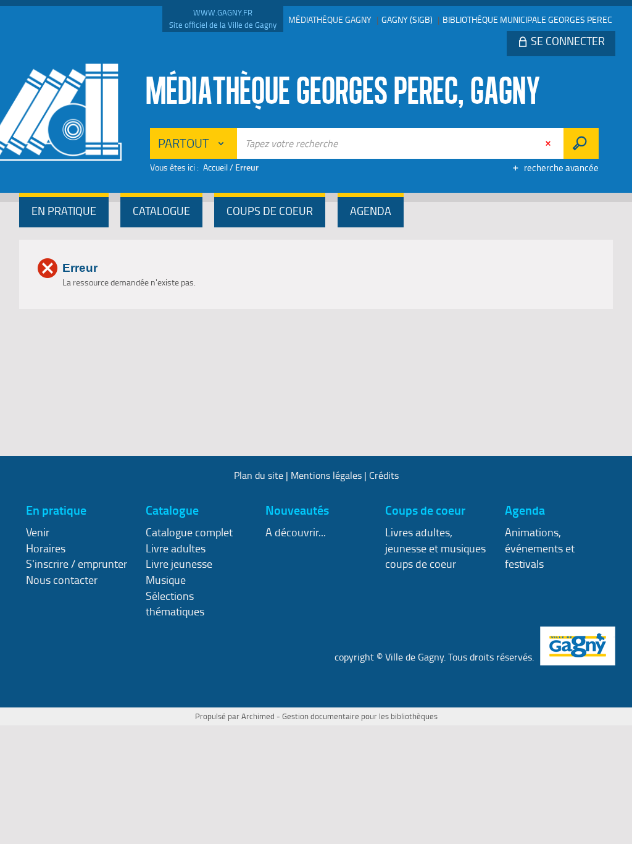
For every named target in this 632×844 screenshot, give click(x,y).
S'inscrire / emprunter (76, 563)
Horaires (45, 548)
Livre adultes (176, 548)
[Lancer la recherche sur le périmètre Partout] (581, 143)
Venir (37, 532)
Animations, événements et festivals (540, 548)
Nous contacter (62, 579)
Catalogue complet (189, 532)
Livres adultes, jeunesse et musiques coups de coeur (435, 548)
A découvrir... (295, 532)
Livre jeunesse (179, 563)
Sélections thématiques (175, 603)
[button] (64, 212)
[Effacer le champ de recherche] (549, 143)
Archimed (258, 716)
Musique (166, 579)
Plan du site (258, 475)
